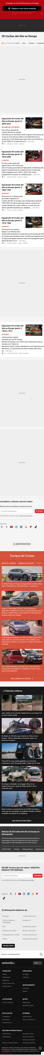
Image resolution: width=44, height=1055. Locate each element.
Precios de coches (29, 931)
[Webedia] (8, 964)
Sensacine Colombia (29, 1040)
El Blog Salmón (27, 1016)
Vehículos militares (13, 691)
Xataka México (6, 1034)
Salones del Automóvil (11, 127)
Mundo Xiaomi (6, 986)
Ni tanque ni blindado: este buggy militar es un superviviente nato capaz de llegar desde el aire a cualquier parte (19, 786)
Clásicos (5, 160)
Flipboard (31, 526)
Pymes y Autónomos (29, 1019)
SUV (3, 927)
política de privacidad (26, 516)
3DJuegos (26, 974)
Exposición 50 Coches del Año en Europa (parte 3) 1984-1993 (12, 187)
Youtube (11, 526)
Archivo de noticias (23, 544)
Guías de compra (9, 563)
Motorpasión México (29, 1043)
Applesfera (5, 980)
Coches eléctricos (27, 849)
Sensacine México (28, 1037)
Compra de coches (22, 556)
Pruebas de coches (29, 927)
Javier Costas (12, 353)
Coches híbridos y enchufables (8, 921)
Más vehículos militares (21, 821)
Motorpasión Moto (28, 1005)
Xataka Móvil (6, 977)
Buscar (41, 954)
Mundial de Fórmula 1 (30, 939)
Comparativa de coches (10, 935)
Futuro (4, 939)
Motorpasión (26, 1002)
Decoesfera (6, 1019)
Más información (7, 1053)
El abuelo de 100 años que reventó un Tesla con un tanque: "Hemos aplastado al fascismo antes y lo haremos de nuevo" (20, 738)
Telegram (21, 526)
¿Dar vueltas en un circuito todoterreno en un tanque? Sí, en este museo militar (22, 714)
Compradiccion (6, 1022)
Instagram (16, 526)
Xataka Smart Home (8, 983)
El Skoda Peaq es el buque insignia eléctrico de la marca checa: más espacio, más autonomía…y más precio (22, 585)
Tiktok (35, 526)
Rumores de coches (9, 931)
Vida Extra (26, 977)
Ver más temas (8, 946)
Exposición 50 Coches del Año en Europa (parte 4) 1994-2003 (12, 154)
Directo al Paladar (7, 1002)
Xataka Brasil (6, 1037)
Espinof (25, 991)
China (24, 43)
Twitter (1, 526)
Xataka (4, 974)
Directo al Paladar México (10, 1043)
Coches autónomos (30, 935)
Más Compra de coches (21, 679)
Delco (9, 210)
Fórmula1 (17, 849)
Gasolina (31, 43)
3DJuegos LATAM (28, 1034)
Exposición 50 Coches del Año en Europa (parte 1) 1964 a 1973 (12, 328)
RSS (26, 526)
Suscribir (39, 511)
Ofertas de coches (26, 563)
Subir (36, 963)
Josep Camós (12, 243)
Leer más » (31, 141)
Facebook (6, 526)
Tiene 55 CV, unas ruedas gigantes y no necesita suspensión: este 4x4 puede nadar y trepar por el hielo (21, 762)
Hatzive (10, 144)
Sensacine (26, 988)
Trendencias (6, 1016)
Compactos (27, 920)
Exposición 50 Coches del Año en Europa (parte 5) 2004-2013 (12, 121)
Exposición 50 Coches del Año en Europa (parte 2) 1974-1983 (12, 220)
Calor (17, 43)
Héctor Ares (11, 177)
